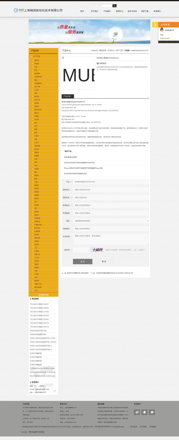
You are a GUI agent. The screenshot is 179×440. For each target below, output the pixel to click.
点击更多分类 (43, 295)
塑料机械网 (33, 432)
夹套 (35, 67)
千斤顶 (36, 257)
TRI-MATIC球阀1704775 (39, 323)
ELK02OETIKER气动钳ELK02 (75, 174)
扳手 (35, 208)
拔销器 (36, 192)
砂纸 (35, 70)
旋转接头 (37, 73)
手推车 (36, 136)
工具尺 (36, 142)
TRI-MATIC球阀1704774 (39, 327)
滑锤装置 (37, 146)
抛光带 (36, 281)
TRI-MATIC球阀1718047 (39, 304)
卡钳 (35, 277)
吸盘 (35, 179)
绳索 (35, 93)
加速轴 (36, 63)
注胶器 (36, 241)
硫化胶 (36, 211)
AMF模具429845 (70, 157)
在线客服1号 (169, 30)
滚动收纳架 (38, 287)
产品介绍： (68, 96)
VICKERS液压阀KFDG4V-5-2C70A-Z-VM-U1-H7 (114, 273)
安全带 (36, 119)
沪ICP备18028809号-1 (103, 427)
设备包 (36, 215)
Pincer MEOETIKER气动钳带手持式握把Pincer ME (83, 168)
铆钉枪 (36, 60)
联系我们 (157, 11)
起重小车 (37, 254)
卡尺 (35, 290)
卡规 (35, 271)
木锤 (35, 159)
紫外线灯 (37, 228)
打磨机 (36, 251)
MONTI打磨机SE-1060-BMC (78, 273)
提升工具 (37, 100)
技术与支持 (132, 11)
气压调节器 (38, 77)
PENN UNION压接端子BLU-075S (42, 338)
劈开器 (36, 188)
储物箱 (36, 185)
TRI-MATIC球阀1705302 (39, 319)
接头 (35, 123)
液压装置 (37, 238)
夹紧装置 (37, 231)
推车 (35, 162)
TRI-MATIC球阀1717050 (39, 312)
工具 (35, 248)
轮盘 (35, 80)
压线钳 (36, 244)
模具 (35, 133)
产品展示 (107, 11)
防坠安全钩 (38, 109)
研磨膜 (36, 195)
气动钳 (36, 274)
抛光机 (36, 198)
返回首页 (133, 427)
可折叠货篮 (38, 83)
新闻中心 (119, 11)
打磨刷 (36, 116)
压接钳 (36, 264)
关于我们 (94, 11)
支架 (35, 139)
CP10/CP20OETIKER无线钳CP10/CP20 (79, 163)
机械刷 (36, 156)
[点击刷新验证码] (97, 250)
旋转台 (36, 113)
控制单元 (37, 221)
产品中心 (111, 50)
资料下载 (144, 11)
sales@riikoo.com (42, 389)
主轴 (35, 182)
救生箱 (36, 96)
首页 (82, 11)
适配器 (36, 152)
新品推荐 (35, 299)
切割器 (36, 205)
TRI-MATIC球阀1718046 (39, 308)
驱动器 (36, 175)
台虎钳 (36, 261)
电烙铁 (36, 267)
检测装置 (37, 218)
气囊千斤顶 (38, 284)
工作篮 (36, 90)
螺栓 (35, 172)
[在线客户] (155, 24)
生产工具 (36, 56)
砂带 (35, 126)
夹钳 (35, 165)
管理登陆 (41, 432)
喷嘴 (35, 129)
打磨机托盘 (38, 225)
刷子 (35, 202)
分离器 (36, 169)
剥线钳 (36, 234)
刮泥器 (36, 103)
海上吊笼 (37, 86)
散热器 (36, 149)
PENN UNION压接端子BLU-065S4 (43, 342)
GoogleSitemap (118, 427)
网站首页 (102, 50)
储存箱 (36, 106)
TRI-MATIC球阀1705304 (39, 315)
